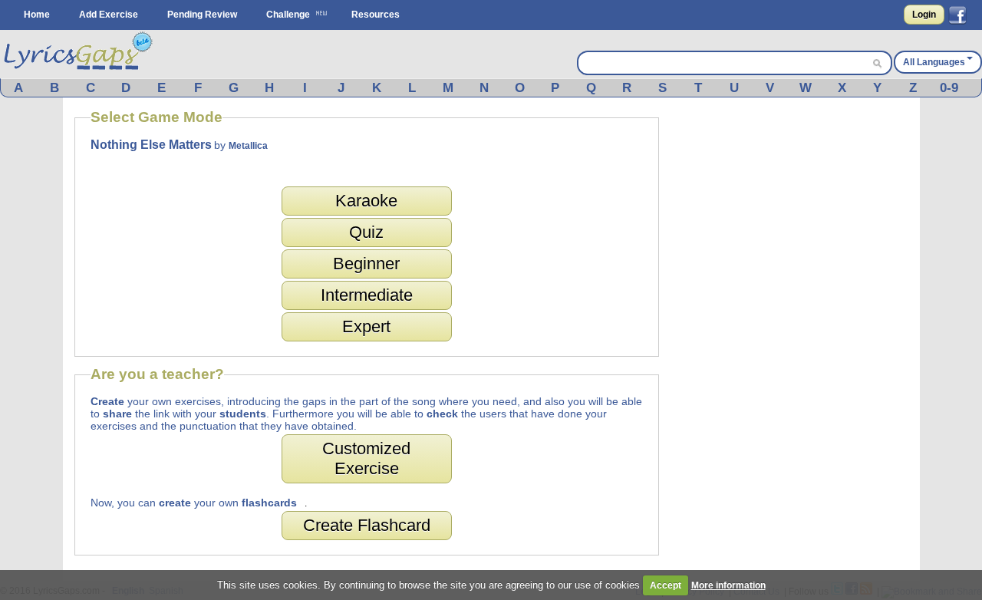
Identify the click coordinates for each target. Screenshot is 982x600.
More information (728, 585)
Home (37, 14)
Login (924, 14)
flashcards (269, 502)
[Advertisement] (793, 339)
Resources (375, 14)
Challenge (288, 14)
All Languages (934, 62)
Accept (665, 585)
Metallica (248, 145)
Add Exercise (108, 14)
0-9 (949, 88)
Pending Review (202, 14)
